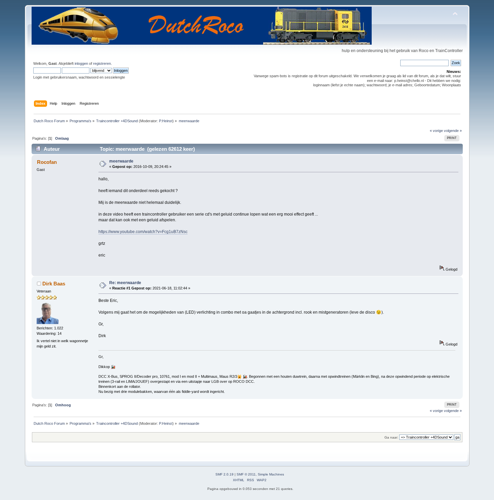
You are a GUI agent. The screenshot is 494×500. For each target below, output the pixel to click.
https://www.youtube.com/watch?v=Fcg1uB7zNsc (143, 231)
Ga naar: (391, 437)
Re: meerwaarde (125, 282)
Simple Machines (271, 474)
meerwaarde (121, 161)
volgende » (453, 131)
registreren (102, 63)
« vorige (436, 131)
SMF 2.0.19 (224, 474)
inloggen (81, 63)
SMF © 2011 (246, 474)
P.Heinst (165, 121)
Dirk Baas (53, 283)
